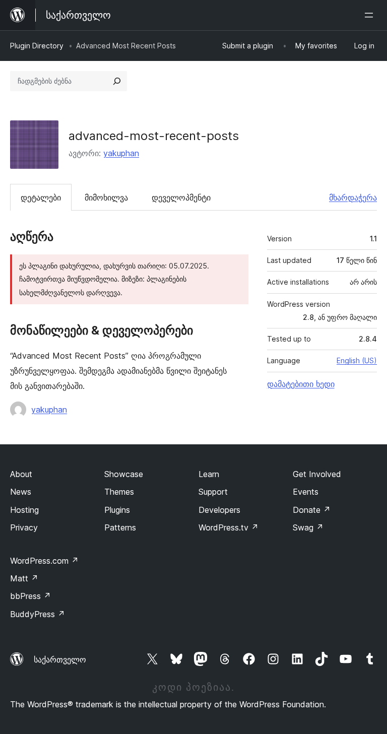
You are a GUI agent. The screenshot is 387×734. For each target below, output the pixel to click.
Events (305, 492)
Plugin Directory (36, 45)
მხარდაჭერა (353, 197)
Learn (209, 474)
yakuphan (121, 153)
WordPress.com (44, 561)
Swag (308, 527)
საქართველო (60, 659)
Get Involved (317, 474)
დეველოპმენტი (181, 197)
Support (213, 492)
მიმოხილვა (106, 197)
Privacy (24, 527)
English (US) (357, 360)
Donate (312, 510)
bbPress (30, 596)
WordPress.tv (229, 527)
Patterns (120, 527)
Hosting (24, 510)
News (20, 492)
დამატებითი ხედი (301, 384)
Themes (119, 492)
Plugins (117, 510)
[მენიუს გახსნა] (371, 15)
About (21, 474)
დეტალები (41, 197)
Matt (24, 578)
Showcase (123, 474)
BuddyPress (37, 614)
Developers (219, 510)
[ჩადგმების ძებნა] (117, 81)
